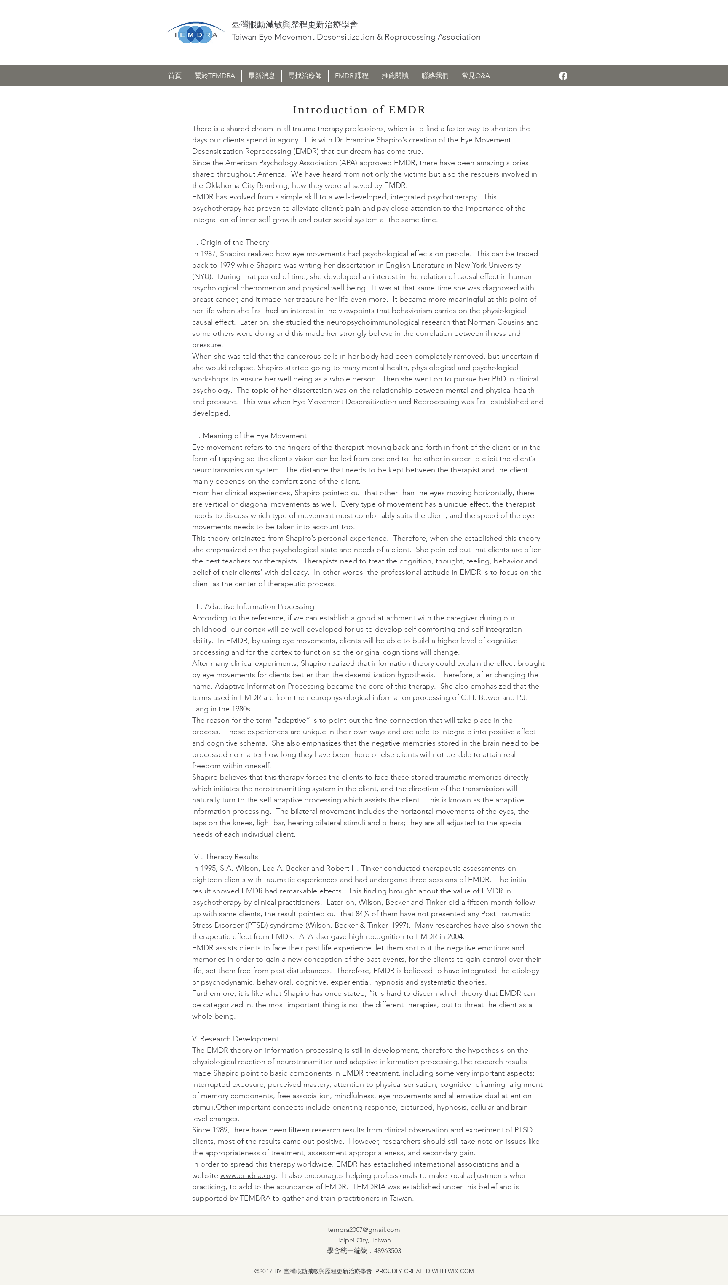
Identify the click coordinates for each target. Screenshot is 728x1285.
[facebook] (563, 76)
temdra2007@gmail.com (364, 1230)
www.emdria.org (248, 1175)
